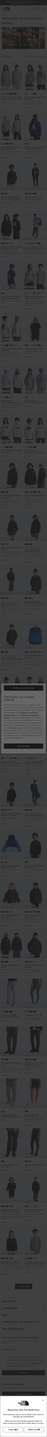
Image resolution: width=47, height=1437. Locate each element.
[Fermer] (42, 1400)
